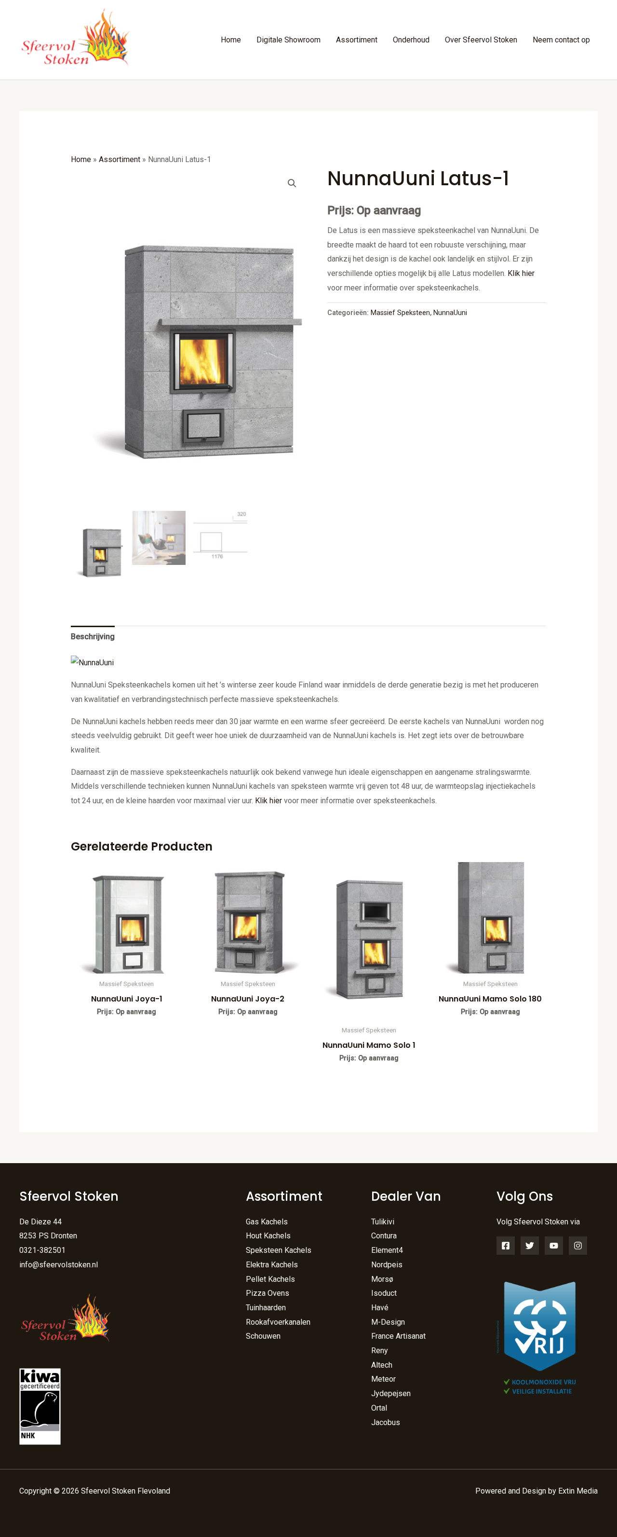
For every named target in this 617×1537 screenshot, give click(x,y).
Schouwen (263, 1336)
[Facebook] (505, 1245)
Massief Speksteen (400, 313)
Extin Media (578, 1491)
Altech (381, 1365)
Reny (379, 1350)
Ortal (379, 1408)
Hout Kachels (268, 1235)
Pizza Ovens (267, 1293)
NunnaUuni (450, 313)
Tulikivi (382, 1221)
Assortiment (356, 39)
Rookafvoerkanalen (278, 1322)
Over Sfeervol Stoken (481, 39)
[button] (292, 183)
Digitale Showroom (288, 39)
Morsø (382, 1279)
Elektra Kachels (272, 1264)
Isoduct (384, 1293)
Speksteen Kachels (278, 1250)
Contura (384, 1235)
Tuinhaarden (266, 1307)
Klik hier (521, 273)
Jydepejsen (391, 1393)
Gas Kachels (267, 1221)
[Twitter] (530, 1245)
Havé (380, 1307)
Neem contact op (561, 39)
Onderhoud (411, 39)
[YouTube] (554, 1245)
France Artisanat (398, 1336)
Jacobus (385, 1422)
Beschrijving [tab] (93, 636)
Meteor (383, 1379)
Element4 (387, 1250)
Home (231, 39)
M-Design (388, 1322)
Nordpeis (386, 1264)
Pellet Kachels (270, 1279)
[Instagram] (578, 1245)
